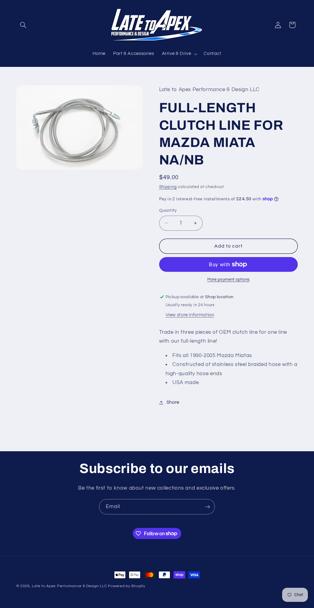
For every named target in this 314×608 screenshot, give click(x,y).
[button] (23, 25)
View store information (190, 315)
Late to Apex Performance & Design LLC (69, 586)
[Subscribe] (208, 506)
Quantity (168, 210)
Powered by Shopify (126, 586)
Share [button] (173, 402)
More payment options (228, 280)
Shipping (168, 187)
